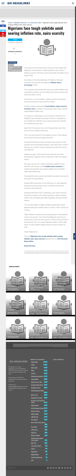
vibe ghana (34, 419)
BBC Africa (34, 395)
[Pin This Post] (3, 33)
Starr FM (33, 443)
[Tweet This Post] (3, 30)
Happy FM (34, 451)
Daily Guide (34, 368)
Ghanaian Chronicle (20, 23)
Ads (32, 460)
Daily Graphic (35, 414)
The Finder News (36, 446)
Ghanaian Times (35, 388)
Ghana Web (34, 362)
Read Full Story (29, 246)
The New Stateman (36, 457)
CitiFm (33, 365)
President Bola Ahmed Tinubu (15, 68)
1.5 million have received (52, 166)
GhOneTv (34, 433)
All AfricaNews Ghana (37, 408)
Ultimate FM (34, 417)
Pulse (32, 370)
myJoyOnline (34, 379)
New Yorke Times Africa (38, 422)
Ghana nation (35, 405)
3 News (33, 373)
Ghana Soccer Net (36, 382)
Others (33, 449)
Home (10, 23)
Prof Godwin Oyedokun (15, 70)
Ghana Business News (37, 391)
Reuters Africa (35, 411)
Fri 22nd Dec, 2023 (34, 23)
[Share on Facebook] (3, 26)
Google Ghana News (37, 385)
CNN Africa (34, 430)
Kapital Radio (35, 454)
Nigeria (11, 64)
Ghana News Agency (37, 376)
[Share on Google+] (3, 35)
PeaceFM (34, 427)
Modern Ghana (35, 435)
